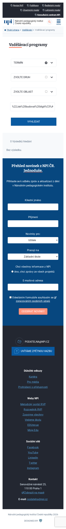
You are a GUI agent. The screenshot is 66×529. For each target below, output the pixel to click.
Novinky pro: (33, 233)
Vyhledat (33, 121)
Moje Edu (33, 430)
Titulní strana (13, 30)
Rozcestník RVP (33, 409)
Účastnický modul (31, 10)
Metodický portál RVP (33, 404)
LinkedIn (33, 457)
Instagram (33, 468)
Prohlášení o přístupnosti (33, 387)
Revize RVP (18, 5)
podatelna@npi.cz (37, 499)
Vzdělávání (27, 30)
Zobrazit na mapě (34, 492)
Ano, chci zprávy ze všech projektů (33, 271)
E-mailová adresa (33, 280)
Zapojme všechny (33, 414)
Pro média (33, 381)
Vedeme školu (33, 419)
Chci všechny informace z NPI (33, 266)
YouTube (33, 452)
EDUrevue (33, 425)
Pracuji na (33, 250)
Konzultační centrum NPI (48, 15)
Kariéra (33, 376)
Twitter (33, 462)
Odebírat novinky (33, 311)
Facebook (33, 447)
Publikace (34, 5)
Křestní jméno (33, 200)
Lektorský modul (52, 10)
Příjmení (33, 217)
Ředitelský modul (52, 5)
